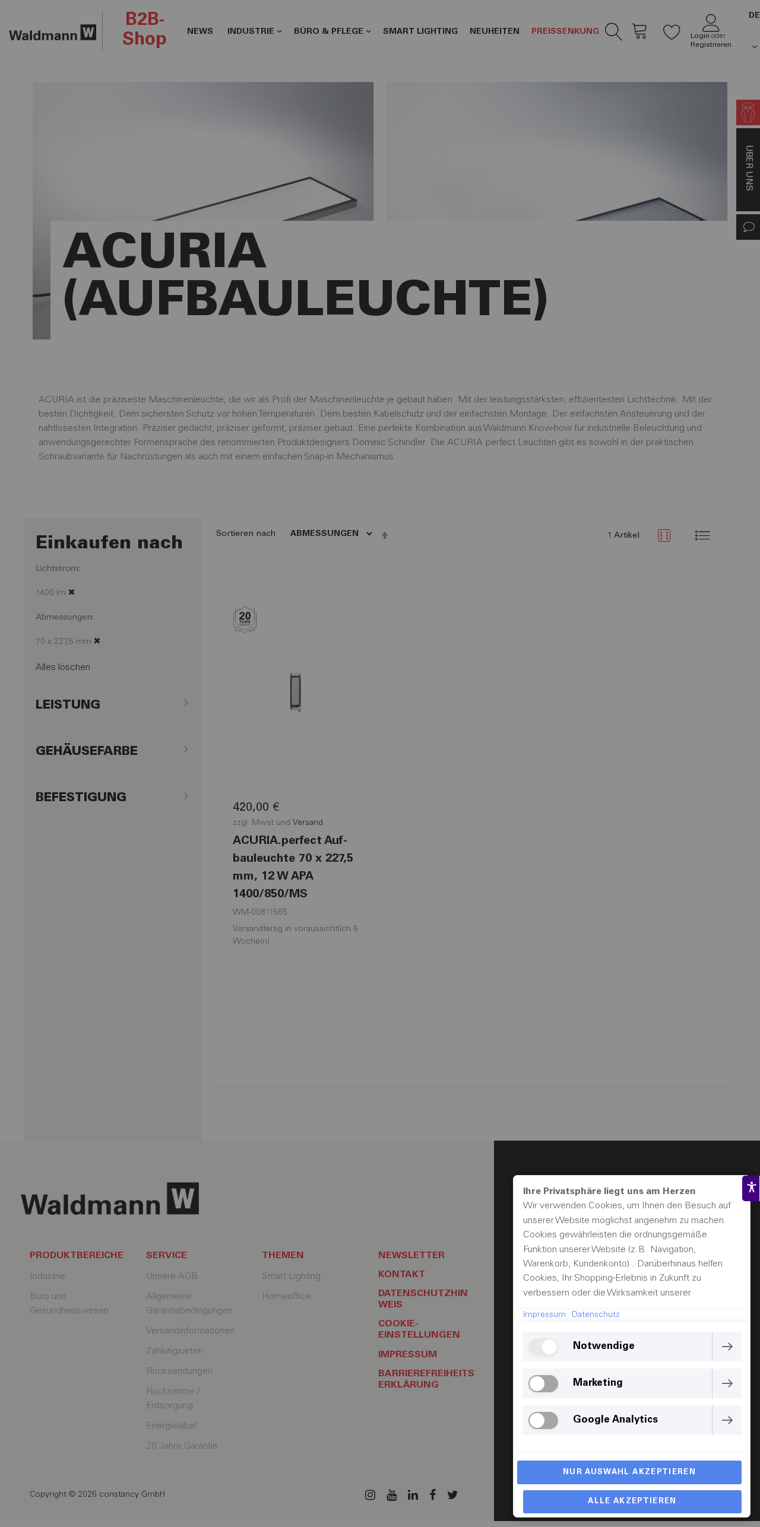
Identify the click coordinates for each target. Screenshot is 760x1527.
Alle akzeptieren (632, 1502)
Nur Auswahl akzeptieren (629, 1473)
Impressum (544, 1315)
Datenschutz (596, 1315)
